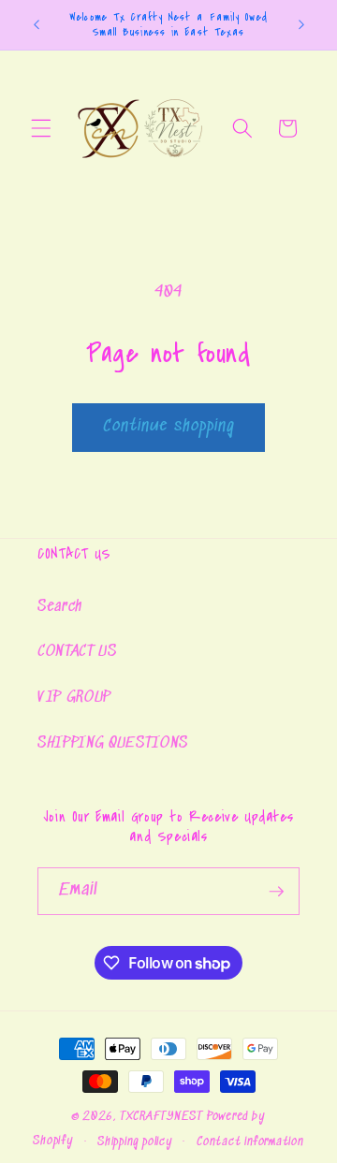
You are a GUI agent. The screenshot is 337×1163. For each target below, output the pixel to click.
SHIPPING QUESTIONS (112, 743)
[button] (41, 128)
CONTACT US (77, 652)
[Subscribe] (276, 891)
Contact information (250, 1142)
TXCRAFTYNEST (161, 1117)
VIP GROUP (74, 697)
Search (60, 607)
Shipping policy (135, 1142)
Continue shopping (169, 426)
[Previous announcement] (36, 25)
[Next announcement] (301, 25)
